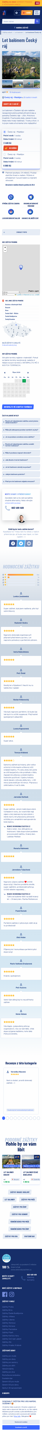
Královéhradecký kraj (9, 345)
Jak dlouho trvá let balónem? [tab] (16, 460)
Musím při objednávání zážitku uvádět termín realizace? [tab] (19, 445)
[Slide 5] (19, 1118)
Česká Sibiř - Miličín (11, 313)
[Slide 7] (26, 1118)
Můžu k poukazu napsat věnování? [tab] (18, 453)
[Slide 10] (38, 1118)
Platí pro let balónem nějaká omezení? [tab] (20, 481)
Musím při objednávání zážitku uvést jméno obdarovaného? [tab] (21, 422)
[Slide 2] (7, 1118)
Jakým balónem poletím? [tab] (15, 474)
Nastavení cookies (21, 1422)
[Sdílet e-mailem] (29, 543)
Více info (17, 1416)
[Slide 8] (30, 1118)
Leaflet (18, 295)
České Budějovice (11, 316)
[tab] (21, 232)
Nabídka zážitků (22, 28)
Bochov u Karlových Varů (13, 304)
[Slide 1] (3, 1118)
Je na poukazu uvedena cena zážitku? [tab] (19, 437)
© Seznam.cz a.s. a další (31, 295)
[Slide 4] (15, 1118)
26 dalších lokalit (30, 97)
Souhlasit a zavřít (21, 1427)
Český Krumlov (10, 319)
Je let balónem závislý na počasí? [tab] (18, 467)
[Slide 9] (34, 1118)
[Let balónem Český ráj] (21, 65)
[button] (21, 267)
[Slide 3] (11, 1118)
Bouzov (7, 307)
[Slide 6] (22, 1118)
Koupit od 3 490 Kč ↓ (11, 104)
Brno (6, 310)
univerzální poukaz (12, 503)
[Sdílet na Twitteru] (21, 543)
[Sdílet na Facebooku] (13, 543)
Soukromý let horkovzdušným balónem (20, 1110)
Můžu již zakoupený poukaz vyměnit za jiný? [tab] (21, 430)
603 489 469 (18, 507)
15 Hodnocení (14, 92)
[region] (21, 1094)
